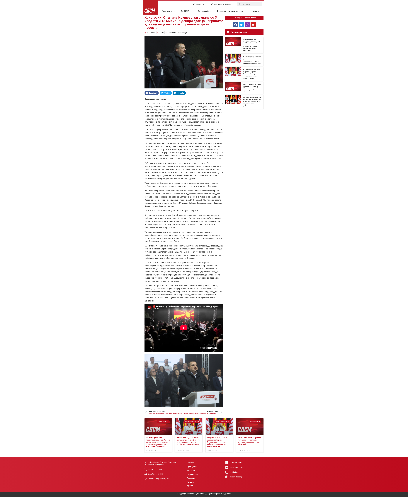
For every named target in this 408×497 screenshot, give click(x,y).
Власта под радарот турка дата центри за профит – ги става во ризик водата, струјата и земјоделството (188, 441)
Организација (203, 11)
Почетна (190, 463)
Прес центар (167, 11)
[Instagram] (247, 24)
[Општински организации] (211, 4)
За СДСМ (185, 11)
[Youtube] (253, 24)
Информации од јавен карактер (230, 11)
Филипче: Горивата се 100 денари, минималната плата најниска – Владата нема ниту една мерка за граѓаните (252, 102)
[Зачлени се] (194, 4)
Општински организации (223, 4)
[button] (151, 93)
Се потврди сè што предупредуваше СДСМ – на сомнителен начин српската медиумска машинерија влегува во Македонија (158, 442)
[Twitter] (241, 24)
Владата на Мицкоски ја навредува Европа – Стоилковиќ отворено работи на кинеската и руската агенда (251, 74)
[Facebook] (235, 24)
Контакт (255, 11)
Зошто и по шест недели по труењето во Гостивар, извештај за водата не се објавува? (249, 441)
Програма (191, 478)
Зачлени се (200, 4)
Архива (190, 486)
